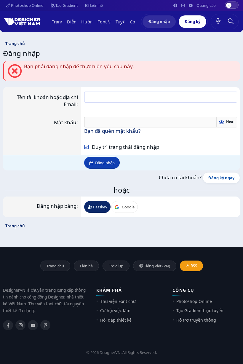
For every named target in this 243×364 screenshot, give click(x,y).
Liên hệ (96, 5)
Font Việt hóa (111, 22)
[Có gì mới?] (218, 21)
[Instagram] (20, 325)
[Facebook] (8, 325)
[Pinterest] (45, 325)
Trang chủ (62, 22)
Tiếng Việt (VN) (156, 266)
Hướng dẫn (93, 22)
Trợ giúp (116, 266)
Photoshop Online (26, 5)
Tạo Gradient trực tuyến (199, 310)
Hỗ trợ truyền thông (196, 320)
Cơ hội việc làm (115, 310)
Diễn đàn (76, 22)
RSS (193, 265)
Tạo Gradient (66, 5)
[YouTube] (33, 325)
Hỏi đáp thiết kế (116, 320)
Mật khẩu (65, 122)
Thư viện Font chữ (118, 301)
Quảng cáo (206, 5)
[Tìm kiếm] (231, 21)
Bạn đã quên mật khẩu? (112, 130)
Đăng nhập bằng (56, 205)
